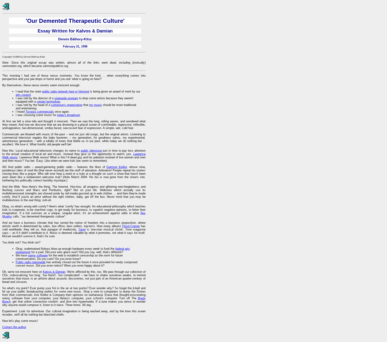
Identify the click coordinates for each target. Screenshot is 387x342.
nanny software (38, 255)
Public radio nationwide (30, 262)
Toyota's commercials (40, 111)
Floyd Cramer (131, 226)
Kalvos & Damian (54, 271)
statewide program (66, 98)
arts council (23, 95)
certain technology (48, 101)
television (91, 150)
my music (95, 105)
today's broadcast (68, 115)
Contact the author (14, 327)
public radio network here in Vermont (65, 91)
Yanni (82, 229)
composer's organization (66, 105)
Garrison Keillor (116, 167)
